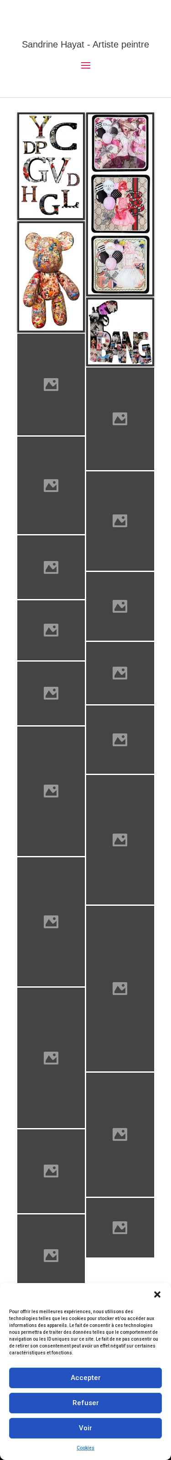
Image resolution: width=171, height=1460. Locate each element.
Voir (85, 1428)
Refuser (86, 1403)
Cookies (85, 1447)
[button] (157, 1294)
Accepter (86, 1378)
